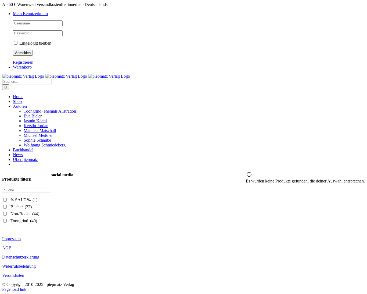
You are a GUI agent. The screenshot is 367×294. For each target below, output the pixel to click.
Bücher (21, 207)
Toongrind (23, 220)
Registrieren (23, 62)
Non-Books (24, 213)
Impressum (11, 238)
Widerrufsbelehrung (19, 266)
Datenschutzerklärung (20, 257)
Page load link (14, 289)
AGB (7, 248)
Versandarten (13, 275)
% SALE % (23, 200)
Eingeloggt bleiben (34, 43)
